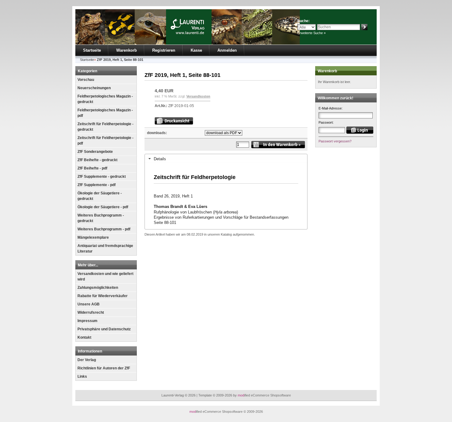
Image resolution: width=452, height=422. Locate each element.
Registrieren (163, 50)
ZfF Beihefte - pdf (92, 168)
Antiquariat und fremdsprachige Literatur (105, 248)
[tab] (226, 159)
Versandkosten (198, 96)
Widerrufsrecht (90, 312)
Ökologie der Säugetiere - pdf (102, 207)
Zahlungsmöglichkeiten (97, 287)
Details (160, 159)
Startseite (92, 50)
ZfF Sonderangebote (95, 151)
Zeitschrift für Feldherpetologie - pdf (105, 140)
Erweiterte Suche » (311, 33)
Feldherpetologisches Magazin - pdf (105, 113)
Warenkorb (126, 50)
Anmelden (227, 50)
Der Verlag (86, 360)
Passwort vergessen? (335, 141)
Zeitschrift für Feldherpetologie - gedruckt (105, 127)
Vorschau (85, 80)
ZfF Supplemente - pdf (96, 185)
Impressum (87, 321)
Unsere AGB (88, 304)
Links (82, 376)
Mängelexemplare (93, 237)
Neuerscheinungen (94, 88)
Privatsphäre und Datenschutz (104, 329)
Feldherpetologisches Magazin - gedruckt (105, 99)
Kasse (196, 50)
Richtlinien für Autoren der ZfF (103, 368)
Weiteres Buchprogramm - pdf (103, 229)
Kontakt (84, 337)
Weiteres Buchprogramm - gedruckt (100, 218)
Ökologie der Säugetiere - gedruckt (99, 196)
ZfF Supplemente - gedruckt (101, 176)
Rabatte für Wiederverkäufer (102, 296)
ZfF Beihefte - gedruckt (97, 160)
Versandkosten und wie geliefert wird (105, 276)
